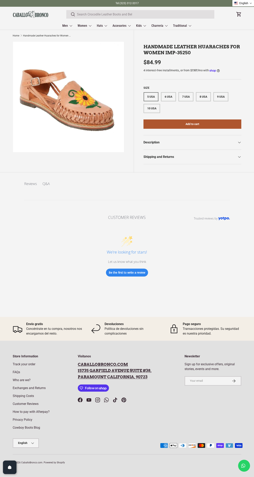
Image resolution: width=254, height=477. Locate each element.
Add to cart (192, 124)
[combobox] (140, 14)
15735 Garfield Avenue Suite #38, (114, 370)
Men (65, 26)
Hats (100, 26)
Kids (139, 26)
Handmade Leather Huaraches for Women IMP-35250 (47, 35)
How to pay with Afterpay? (31, 412)
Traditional (180, 26)
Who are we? (22, 380)
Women (82, 26)
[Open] (9, 467)
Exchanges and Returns (29, 388)
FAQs (16, 372)
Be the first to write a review (127, 272)
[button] (243, 3)
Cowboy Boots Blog (26, 427)
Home (16, 35)
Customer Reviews (25, 404)
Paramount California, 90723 (112, 377)
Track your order (24, 364)
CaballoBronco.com (103, 364)
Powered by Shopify (54, 462)
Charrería (157, 26)
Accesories (119, 26)
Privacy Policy (22, 420)
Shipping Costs (23, 396)
